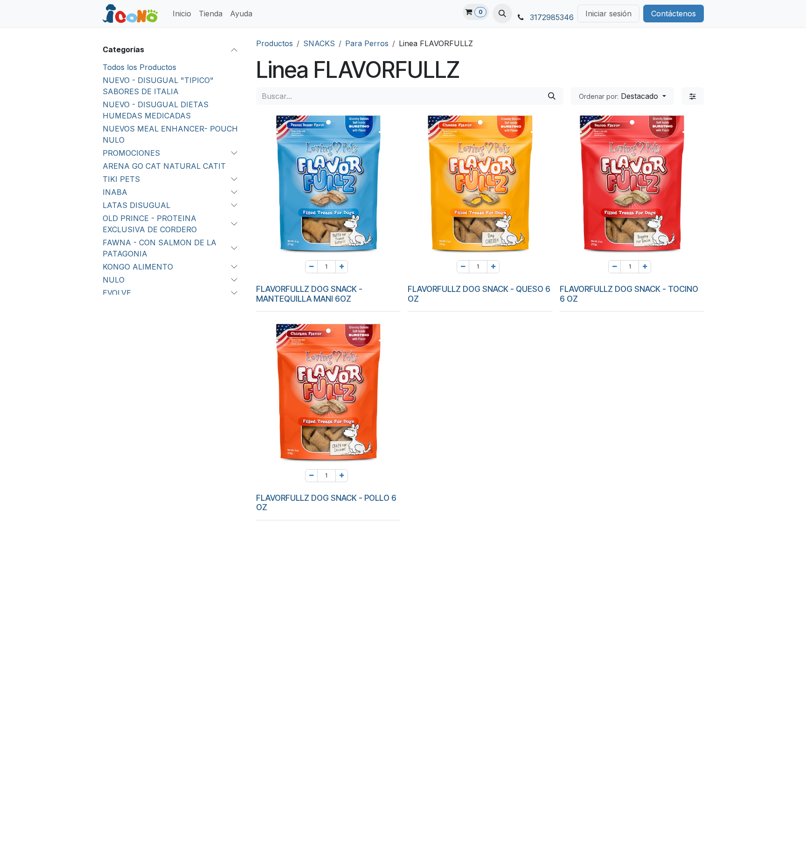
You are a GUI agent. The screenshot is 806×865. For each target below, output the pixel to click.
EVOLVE (117, 293)
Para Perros (367, 43)
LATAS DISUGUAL (136, 205)
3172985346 (552, 17)
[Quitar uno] (311, 266)
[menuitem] (182, 13)
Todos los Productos (139, 67)
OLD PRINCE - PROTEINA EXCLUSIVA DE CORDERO (150, 224)
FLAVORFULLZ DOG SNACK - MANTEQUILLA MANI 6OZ (309, 294)
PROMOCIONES (131, 153)
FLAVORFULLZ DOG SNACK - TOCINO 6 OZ (629, 294)
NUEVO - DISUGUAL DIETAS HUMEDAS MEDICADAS (155, 110)
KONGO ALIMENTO (138, 266)
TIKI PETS (121, 179)
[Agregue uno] (341, 266)
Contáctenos (673, 13)
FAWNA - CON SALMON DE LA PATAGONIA (159, 248)
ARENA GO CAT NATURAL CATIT (164, 166)
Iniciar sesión (608, 13)
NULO (114, 279)
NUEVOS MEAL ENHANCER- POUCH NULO (170, 134)
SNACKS (319, 43)
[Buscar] (551, 96)
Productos (274, 43)
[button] (502, 13)
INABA (115, 192)
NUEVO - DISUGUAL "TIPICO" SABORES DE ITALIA (158, 86)
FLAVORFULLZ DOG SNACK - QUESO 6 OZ (479, 294)
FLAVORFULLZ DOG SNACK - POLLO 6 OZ (326, 502)
